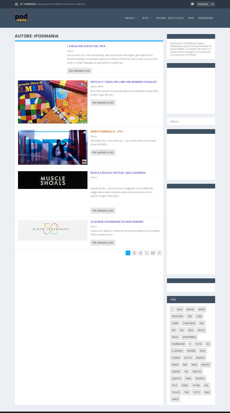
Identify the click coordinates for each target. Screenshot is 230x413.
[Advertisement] (193, 90)
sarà (188, 378)
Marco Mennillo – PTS (107, 131)
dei (173, 330)
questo (176, 378)
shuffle (200, 378)
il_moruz (177, 350)
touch (176, 392)
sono (185, 385)
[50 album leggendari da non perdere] (52, 230)
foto (199, 343)
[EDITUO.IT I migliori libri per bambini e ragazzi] (52, 102)
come (175, 323)
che (190, 316)
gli (208, 343)
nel (185, 364)
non (194, 364)
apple (202, 309)
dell (190, 330)
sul (206, 385)
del (182, 330)
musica (200, 357)
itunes (176, 357)
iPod (145, 18)
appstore (177, 316)
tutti (196, 392)
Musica (129, 18)
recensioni (206, 18)
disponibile (189, 336)
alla (179, 309)
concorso (189, 323)
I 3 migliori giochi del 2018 (86, 46)
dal (202, 323)
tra (186, 392)
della (201, 330)
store (196, 385)
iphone (191, 350)
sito (174, 385)
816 (153, 252)
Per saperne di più (79, 70)
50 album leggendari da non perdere (117, 221)
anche (190, 309)
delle (175, 336)
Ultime (100, 86)
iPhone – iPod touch (170, 18)
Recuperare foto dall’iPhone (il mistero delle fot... (61, 4)
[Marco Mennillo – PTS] (52, 147)
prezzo (197, 371)
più (186, 371)
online (176, 371)
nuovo (205, 364)
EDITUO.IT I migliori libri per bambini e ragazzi (124, 82)
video (175, 399)
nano (175, 364)
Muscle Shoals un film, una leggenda (118, 172)
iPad (191, 18)
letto (188, 357)
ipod (202, 350)
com (199, 316)
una (207, 392)
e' (190, 343)
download (178, 343)
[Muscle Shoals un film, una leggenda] (52, 180)
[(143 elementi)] (172, 309)
